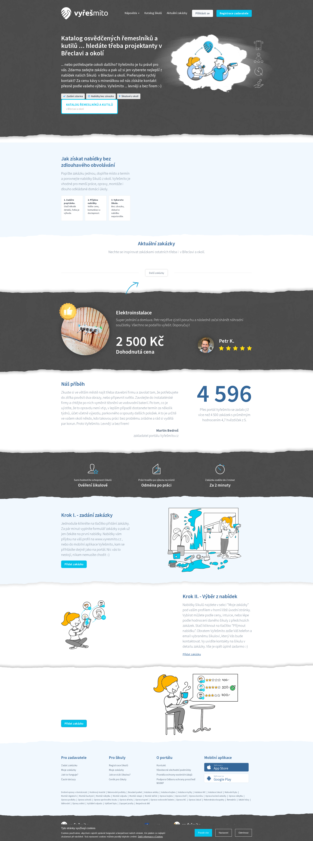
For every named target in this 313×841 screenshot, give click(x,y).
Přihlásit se (202, 13)
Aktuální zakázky (177, 13)
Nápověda (131, 13)
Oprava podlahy (68, 799)
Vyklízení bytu (111, 803)
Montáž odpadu (120, 796)
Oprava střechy (126, 799)
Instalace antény (151, 792)
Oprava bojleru (166, 796)
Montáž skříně (151, 796)
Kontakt (161, 765)
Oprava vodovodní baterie (162, 799)
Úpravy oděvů (78, 803)
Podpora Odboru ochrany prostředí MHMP (175, 781)
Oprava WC (181, 799)
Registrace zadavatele (234, 13)
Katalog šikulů (153, 13)
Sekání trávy (243, 799)
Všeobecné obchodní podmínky (173, 769)
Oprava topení (141, 799)
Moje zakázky (68, 769)
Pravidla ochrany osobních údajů (174, 774)
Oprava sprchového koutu (105, 799)
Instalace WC (200, 792)
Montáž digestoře (69, 796)
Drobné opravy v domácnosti (74, 792)
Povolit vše (203, 833)
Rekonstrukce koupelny (214, 799)
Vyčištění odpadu (94, 803)
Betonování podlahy (117, 792)
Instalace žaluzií (215, 792)
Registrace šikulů (118, 765)
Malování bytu (231, 792)
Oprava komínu (196, 796)
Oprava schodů (84, 799)
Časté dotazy (68, 779)
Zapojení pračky (126, 803)
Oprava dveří (181, 796)
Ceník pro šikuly (117, 779)
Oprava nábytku (236, 796)
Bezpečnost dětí (143, 803)
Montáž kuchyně (86, 796)
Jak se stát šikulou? (120, 774)
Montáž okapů (135, 796)
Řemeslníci (231, 799)
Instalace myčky (185, 792)
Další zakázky (156, 272)
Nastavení (223, 833)
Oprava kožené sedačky (215, 796)
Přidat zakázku (74, 564)
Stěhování (65, 803)
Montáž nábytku (103, 796)
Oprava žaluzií (195, 799)
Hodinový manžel (97, 792)
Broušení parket (135, 792)
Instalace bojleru (168, 792)
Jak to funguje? (69, 774)
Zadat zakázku (69, 765)
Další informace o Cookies (150, 836)
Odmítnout (243, 833)
